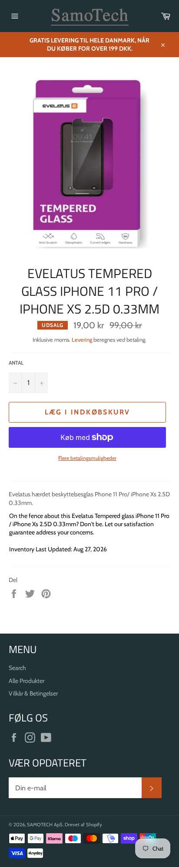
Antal (16, 362)
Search (17, 668)
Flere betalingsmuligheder (87, 458)
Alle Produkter (26, 681)
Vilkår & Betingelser (33, 693)
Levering (82, 339)
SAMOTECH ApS (45, 825)
